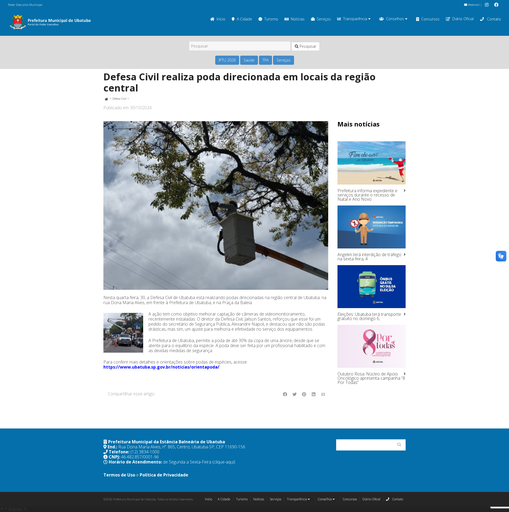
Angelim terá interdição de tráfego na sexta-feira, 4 (369, 257)
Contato (493, 18)
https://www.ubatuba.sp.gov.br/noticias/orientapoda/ (161, 367)
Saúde (249, 60)
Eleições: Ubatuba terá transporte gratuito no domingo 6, (369, 316)
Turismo (271, 18)
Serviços (324, 18)
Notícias (298, 18)
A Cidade (244, 18)
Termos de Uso (119, 475)
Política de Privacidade (164, 475)
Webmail (473, 5)
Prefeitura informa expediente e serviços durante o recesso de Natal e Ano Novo (367, 195)
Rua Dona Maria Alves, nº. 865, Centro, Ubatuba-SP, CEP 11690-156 (181, 447)
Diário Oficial (463, 18)
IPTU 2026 (227, 60)
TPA (265, 60)
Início (221, 18)
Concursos (430, 18)
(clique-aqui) (223, 462)
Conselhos (395, 18)
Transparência (355, 18)
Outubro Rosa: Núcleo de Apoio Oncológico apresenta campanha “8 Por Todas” (371, 378)
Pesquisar (307, 46)
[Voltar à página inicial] (106, 98)
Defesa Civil (119, 98)
